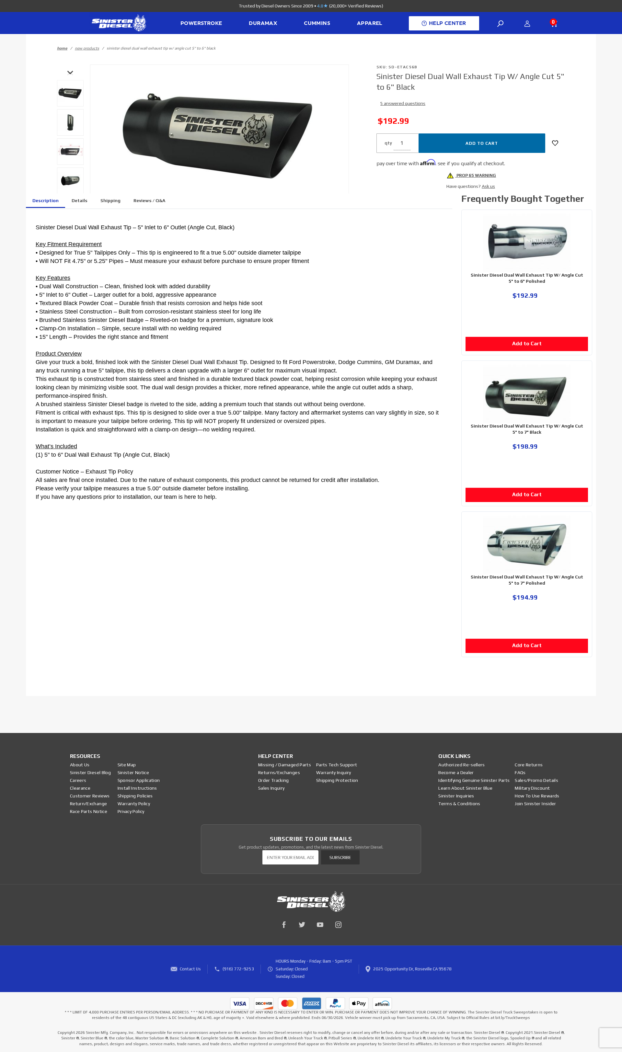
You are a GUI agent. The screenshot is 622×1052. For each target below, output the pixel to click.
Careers (78, 780)
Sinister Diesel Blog (90, 772)
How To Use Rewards (537, 795)
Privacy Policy (131, 811)
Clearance (80, 788)
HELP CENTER (447, 23)
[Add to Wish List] (555, 143)
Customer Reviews (90, 795)
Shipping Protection (337, 780)
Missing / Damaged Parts (284, 764)
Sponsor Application (139, 780)
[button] (70, 93)
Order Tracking (273, 780)
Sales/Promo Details (536, 780)
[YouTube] (320, 925)
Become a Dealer (456, 772)
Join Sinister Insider (535, 803)
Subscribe (340, 857)
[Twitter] (302, 925)
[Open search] (500, 24)
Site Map (127, 764)
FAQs (520, 772)
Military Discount (532, 788)
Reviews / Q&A (149, 200)
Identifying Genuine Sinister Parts (474, 780)
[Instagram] (338, 925)
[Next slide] (70, 72)
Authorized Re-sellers (461, 764)
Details (79, 200)
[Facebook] (284, 925)
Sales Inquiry (271, 788)
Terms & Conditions (459, 803)
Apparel (369, 23)
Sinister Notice (133, 772)
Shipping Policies (135, 795)
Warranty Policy (134, 803)
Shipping (110, 200)
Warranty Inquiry (333, 772)
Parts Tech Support (336, 764)
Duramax (263, 23)
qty (388, 143)
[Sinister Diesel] (119, 22)
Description (45, 200)
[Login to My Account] (527, 23)
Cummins (317, 23)
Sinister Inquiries (456, 795)
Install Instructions (137, 788)
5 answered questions (402, 103)
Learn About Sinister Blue (465, 788)
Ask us (488, 186)
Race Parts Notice (88, 811)
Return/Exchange (88, 803)
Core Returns (529, 764)
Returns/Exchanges (279, 772)
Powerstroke (201, 23)
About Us (80, 764)
